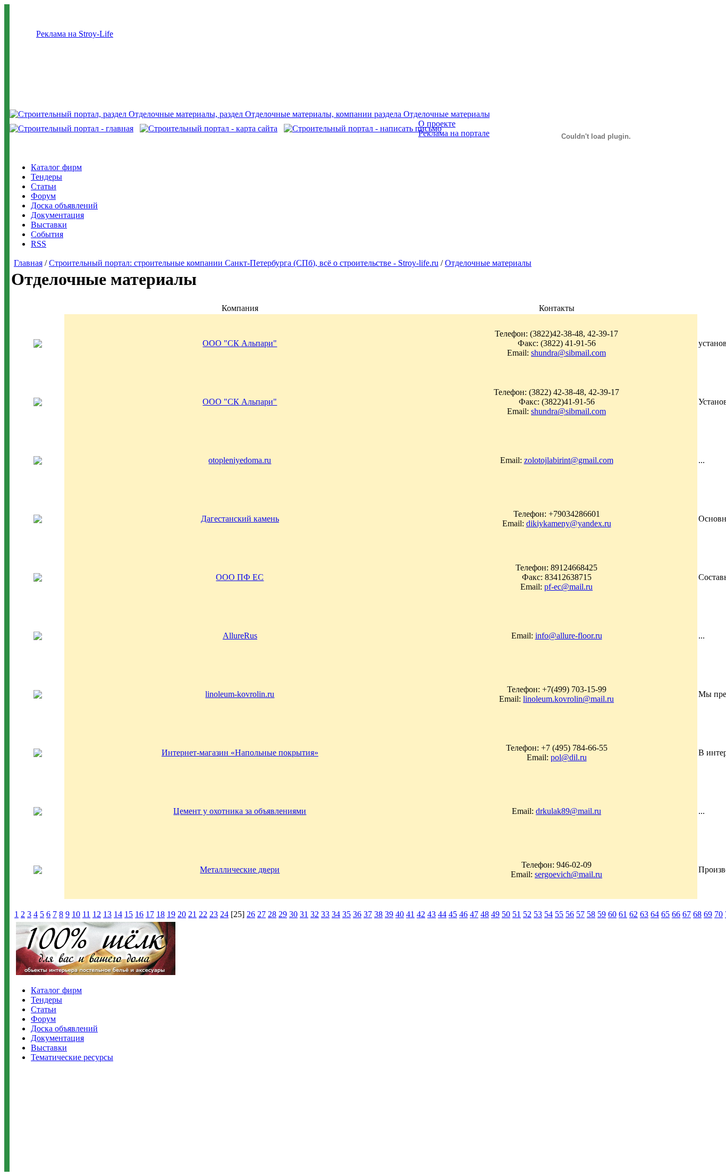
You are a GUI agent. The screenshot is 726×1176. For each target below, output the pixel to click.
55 (559, 914)
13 (107, 914)
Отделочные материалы (488, 262)
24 (224, 914)
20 (182, 914)
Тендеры (46, 176)
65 (665, 914)
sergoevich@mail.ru (568, 874)
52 (527, 914)
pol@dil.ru (569, 757)
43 (431, 914)
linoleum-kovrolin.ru (239, 694)
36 (357, 914)
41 (410, 914)
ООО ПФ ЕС (240, 577)
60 (612, 914)
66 (676, 914)
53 (538, 914)
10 (76, 914)
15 (128, 914)
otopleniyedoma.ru (239, 460)
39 (389, 914)
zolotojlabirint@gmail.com (568, 460)
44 (442, 914)
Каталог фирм (56, 167)
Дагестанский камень (240, 518)
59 (601, 914)
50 (506, 914)
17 (150, 914)
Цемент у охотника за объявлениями (239, 811)
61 (623, 914)
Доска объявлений (64, 205)
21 (192, 914)
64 (655, 914)
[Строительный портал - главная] (71, 128)
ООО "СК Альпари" (239, 343)
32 (314, 914)
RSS (38, 243)
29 (282, 914)
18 (160, 914)
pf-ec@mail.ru (568, 586)
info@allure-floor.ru (568, 635)
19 (171, 914)
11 (86, 914)
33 (325, 914)
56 (569, 914)
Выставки (49, 224)
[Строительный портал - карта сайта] (208, 128)
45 (453, 914)
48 (484, 914)
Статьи (43, 186)
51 (516, 914)
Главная (28, 262)
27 (261, 914)
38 (378, 914)
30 (293, 914)
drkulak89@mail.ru (568, 811)
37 (368, 914)
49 (495, 914)
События (47, 234)
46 (463, 914)
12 (96, 914)
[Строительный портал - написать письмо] (363, 128)
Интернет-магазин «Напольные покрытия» (240, 752)
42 (421, 914)
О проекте (436, 123)
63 (644, 914)
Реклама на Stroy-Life (74, 33)
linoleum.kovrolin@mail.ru (568, 698)
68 (697, 914)
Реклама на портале (453, 133)
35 (346, 914)
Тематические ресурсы (72, 1057)
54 (548, 914)
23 (213, 914)
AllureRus (240, 635)
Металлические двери (240, 869)
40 (399, 914)
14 (118, 914)
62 (633, 914)
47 (474, 914)
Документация (57, 215)
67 (686, 914)
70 (718, 914)
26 (251, 914)
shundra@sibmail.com (568, 352)
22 (203, 914)
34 (336, 914)
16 (139, 914)
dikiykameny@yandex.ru (568, 523)
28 (272, 914)
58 (591, 914)
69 (708, 914)
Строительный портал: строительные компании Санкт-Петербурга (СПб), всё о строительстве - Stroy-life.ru (243, 262)
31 (304, 914)
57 (580, 914)
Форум (43, 195)
